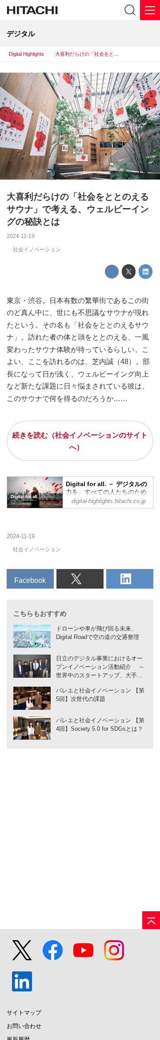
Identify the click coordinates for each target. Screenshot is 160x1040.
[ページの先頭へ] (151, 920)
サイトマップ (24, 1012)
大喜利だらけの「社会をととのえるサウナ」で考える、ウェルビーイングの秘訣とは (78, 209)
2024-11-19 (21, 236)
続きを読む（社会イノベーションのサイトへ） (80, 441)
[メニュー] (150, 10)
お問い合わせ (24, 1026)
